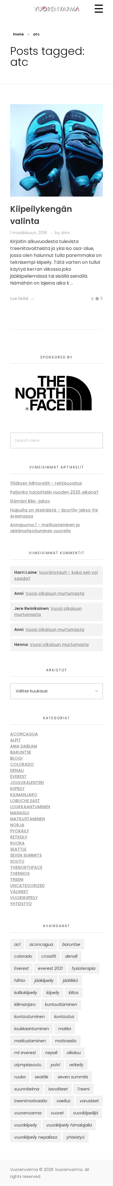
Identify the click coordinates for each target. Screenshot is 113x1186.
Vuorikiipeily (24, 898)
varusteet (89, 1101)
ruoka (19, 1077)
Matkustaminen (27, 819)
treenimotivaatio (30, 1101)
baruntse (71, 944)
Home (18, 34)
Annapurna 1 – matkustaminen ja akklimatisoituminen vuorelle (45, 528)
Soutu (17, 861)
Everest (18, 776)
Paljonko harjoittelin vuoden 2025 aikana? (54, 492)
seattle (41, 1077)
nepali (51, 1053)
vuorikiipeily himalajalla (69, 1125)
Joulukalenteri (27, 782)
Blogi (16, 758)
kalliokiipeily (25, 993)
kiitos (74, 993)
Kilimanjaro (23, 794)
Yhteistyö (21, 904)
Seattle (18, 849)
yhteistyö (75, 1137)
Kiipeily (17, 788)
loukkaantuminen (31, 1029)
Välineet (19, 891)
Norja (17, 825)
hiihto (19, 980)
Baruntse (20, 752)
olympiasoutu (27, 1065)
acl (17, 944)
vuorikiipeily (25, 1125)
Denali (17, 770)
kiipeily (52, 993)
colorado (23, 956)
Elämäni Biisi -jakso (30, 501)
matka (64, 1029)
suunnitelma (26, 1089)
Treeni (16, 879)
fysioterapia (83, 968)
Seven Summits (26, 855)
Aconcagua (24, 734)
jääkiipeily (44, 980)
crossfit (48, 956)
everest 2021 (50, 968)
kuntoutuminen (29, 1016)
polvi (55, 1065)
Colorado (22, 764)
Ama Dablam (23, 746)
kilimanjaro (25, 1004)
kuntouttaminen (61, 1004)
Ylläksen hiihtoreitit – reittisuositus (46, 483)
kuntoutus (64, 1016)
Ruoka (17, 843)
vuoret (57, 1113)
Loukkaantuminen (30, 807)
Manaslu (19, 813)
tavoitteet (58, 1089)
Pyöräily (19, 831)
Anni (65, 233)
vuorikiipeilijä (85, 1113)
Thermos (20, 873)
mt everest (25, 1053)
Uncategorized (27, 885)
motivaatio (65, 1041)
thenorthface (26, 867)
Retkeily (18, 837)
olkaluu (74, 1053)
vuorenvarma (27, 1113)
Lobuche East (25, 801)
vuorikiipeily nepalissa (35, 1137)
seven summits (73, 1077)
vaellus (63, 1101)
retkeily (76, 1065)
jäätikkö (70, 980)
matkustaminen (30, 1041)
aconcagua (41, 944)
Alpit (15, 740)
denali (71, 956)
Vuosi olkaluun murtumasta (54, 593)
